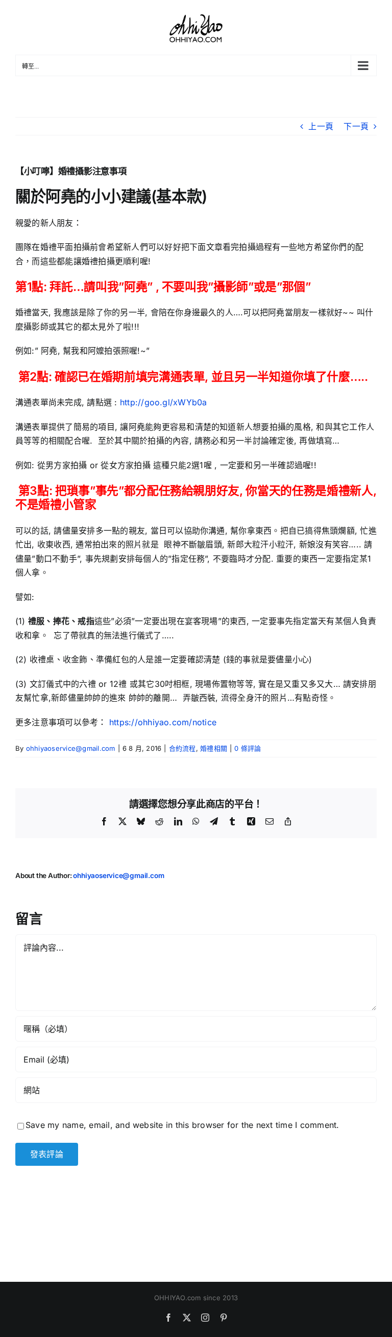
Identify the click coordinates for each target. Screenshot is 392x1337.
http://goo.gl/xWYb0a (163, 402)
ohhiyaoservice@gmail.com (70, 748)
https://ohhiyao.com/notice (162, 722)
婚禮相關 (213, 748)
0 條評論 (247, 748)
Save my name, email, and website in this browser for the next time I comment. (182, 1125)
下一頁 (356, 126)
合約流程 (182, 748)
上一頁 (320, 126)
